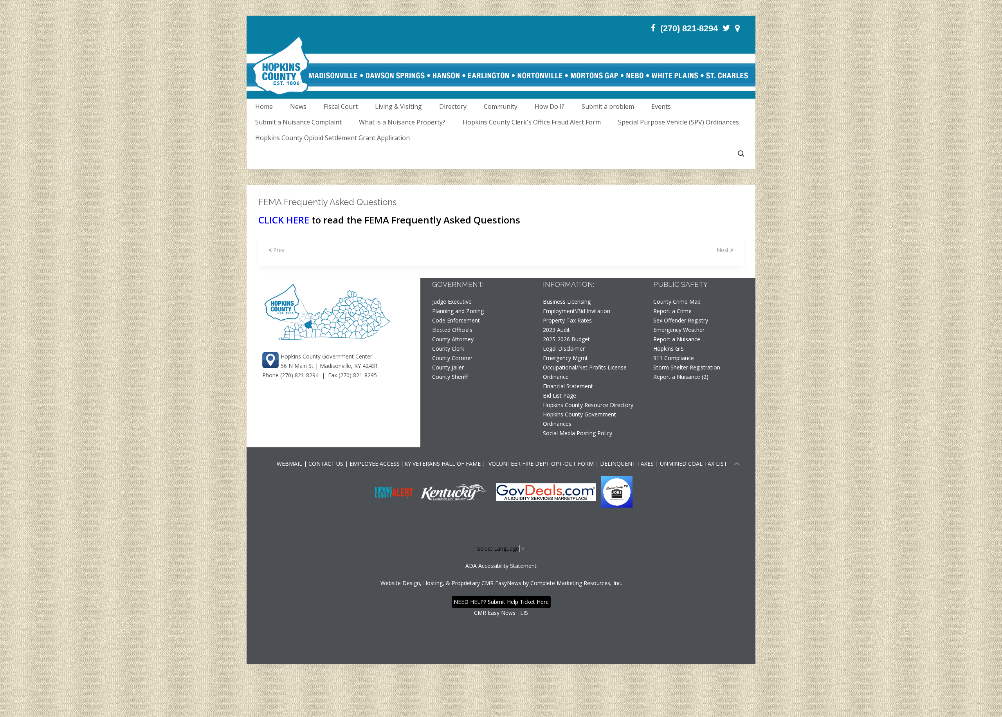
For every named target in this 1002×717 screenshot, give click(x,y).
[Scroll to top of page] (737, 465)
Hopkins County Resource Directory (588, 405)
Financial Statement (568, 386)
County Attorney (453, 339)
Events (661, 106)
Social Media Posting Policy (577, 433)
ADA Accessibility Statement (501, 565)
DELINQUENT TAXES (627, 463)
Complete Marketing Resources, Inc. (576, 583)
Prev (278, 250)
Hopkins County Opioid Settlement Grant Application (332, 137)
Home (264, 106)
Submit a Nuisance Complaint (298, 122)
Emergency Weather (679, 329)
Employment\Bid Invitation (576, 311)
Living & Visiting (398, 106)
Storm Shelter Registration (686, 367)
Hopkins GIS (668, 348)
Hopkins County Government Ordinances (579, 419)
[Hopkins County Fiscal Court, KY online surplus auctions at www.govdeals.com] (546, 491)
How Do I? (549, 106)
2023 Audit (556, 329)
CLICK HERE (283, 219)
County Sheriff (450, 376)
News (298, 106)
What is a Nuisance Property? (402, 122)
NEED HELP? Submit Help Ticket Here (501, 601)
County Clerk (448, 348)
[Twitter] (726, 28)
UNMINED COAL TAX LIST (693, 463)
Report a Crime (672, 311)
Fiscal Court (341, 106)
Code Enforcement (456, 320)
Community (500, 106)
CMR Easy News (494, 612)
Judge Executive (452, 301)
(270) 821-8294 (689, 28)
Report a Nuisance (676, 339)
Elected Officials (452, 329)
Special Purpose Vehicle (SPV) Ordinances (678, 122)
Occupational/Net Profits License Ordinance (585, 372)
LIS (524, 612)
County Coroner (452, 358)
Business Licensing (567, 301)
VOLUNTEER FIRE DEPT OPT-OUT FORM (540, 463)
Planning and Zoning (458, 311)
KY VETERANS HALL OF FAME (442, 463)
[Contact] (737, 28)
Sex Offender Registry (680, 320)
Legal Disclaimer (564, 348)
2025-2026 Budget (566, 339)
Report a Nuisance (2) (680, 376)
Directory (453, 106)
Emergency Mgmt (565, 358)
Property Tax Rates (567, 320)
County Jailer (448, 367)
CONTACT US (326, 463)
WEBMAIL (289, 463)
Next (723, 250)
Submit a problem (608, 106)
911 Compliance (673, 358)
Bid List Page (559, 395)
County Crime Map (677, 301)
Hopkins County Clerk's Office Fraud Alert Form (532, 122)
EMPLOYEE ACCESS (375, 463)
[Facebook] (653, 28)
